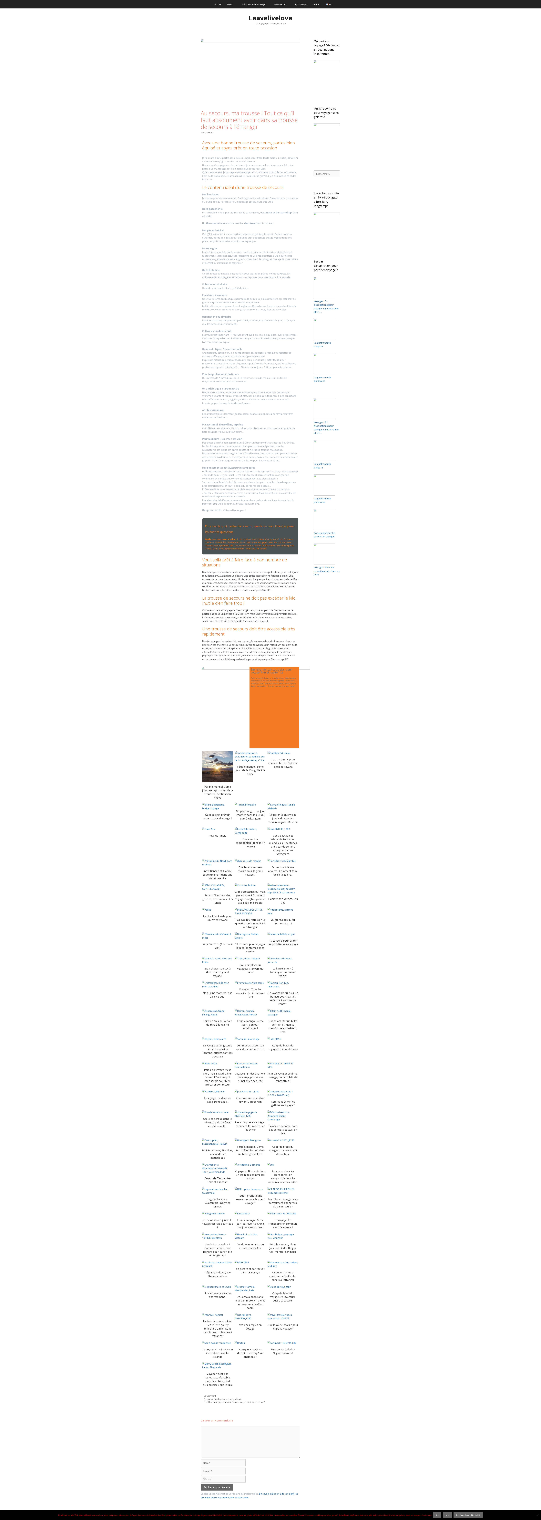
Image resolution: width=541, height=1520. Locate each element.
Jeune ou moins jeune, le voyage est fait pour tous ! (217, 1212)
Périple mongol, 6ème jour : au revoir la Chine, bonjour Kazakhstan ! (250, 1223)
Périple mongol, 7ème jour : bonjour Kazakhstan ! (250, 1011)
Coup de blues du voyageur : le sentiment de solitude (283, 1138)
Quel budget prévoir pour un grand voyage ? (217, 805)
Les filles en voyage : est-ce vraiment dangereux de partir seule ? (283, 1202)
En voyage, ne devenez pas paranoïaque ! (223, 1399)
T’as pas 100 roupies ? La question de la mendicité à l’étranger (250, 910)
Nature (222, 1173)
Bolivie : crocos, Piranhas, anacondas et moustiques (217, 1140)
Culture (280, 1095)
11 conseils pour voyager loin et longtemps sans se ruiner (250, 947)
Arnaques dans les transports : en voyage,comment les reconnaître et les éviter (282, 1163)
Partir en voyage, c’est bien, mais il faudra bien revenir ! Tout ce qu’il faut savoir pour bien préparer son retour (217, 1077)
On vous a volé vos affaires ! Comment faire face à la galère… (283, 859)
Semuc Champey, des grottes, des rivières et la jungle (217, 885)
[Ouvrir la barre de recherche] (342, 4)
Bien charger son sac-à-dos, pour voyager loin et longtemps (271, 671)
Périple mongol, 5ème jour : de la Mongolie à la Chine (250, 755)
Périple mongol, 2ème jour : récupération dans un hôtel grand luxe (250, 1150)
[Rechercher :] (327, 173)
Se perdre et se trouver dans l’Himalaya (250, 1260)
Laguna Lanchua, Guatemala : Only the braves (217, 1189)
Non (447, 1515)
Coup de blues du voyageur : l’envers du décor (250, 957)
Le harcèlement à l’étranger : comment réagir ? (283, 958)
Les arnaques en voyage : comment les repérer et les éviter (250, 1112)
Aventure (271, 1095)
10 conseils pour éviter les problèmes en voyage (283, 932)
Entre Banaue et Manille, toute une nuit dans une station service (217, 874)
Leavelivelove (270, 18)
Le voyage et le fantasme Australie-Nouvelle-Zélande (218, 1341)
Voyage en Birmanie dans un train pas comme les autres (250, 1163)
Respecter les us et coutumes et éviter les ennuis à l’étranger (283, 1262)
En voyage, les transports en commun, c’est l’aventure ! (282, 1223)
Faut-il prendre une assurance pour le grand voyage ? (250, 1187)
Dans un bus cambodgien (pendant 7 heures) (250, 829)
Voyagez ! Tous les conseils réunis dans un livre (250, 993)
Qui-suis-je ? (301, 4)
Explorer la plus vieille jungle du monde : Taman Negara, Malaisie (283, 818)
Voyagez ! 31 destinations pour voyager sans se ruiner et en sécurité (250, 1077)
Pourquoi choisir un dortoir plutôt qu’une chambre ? (250, 1341)
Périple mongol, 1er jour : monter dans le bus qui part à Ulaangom (250, 814)
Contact (317, 4)
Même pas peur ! (217, 776)
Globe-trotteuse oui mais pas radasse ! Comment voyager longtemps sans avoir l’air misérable (250, 883)
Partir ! (230, 4)
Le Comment (282, 894)
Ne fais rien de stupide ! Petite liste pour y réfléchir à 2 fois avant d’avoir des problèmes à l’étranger (217, 1313)
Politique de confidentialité (468, 1515)
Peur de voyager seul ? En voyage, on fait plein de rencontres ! (282, 1063)
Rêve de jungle (217, 827)
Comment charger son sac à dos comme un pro (250, 1037)
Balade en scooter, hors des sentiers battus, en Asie (283, 1114)
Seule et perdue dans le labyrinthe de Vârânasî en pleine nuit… (217, 1122)
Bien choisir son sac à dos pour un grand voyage (218, 958)
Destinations (280, 4)
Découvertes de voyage (254, 4)
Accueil (218, 4)
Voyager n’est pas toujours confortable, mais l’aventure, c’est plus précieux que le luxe (217, 1364)
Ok (437, 1515)
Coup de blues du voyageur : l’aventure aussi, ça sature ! (282, 1285)
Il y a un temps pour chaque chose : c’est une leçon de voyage (283, 751)
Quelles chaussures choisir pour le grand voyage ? (250, 859)
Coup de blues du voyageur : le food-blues (283, 1037)
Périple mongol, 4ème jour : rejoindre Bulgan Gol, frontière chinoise (283, 1234)
